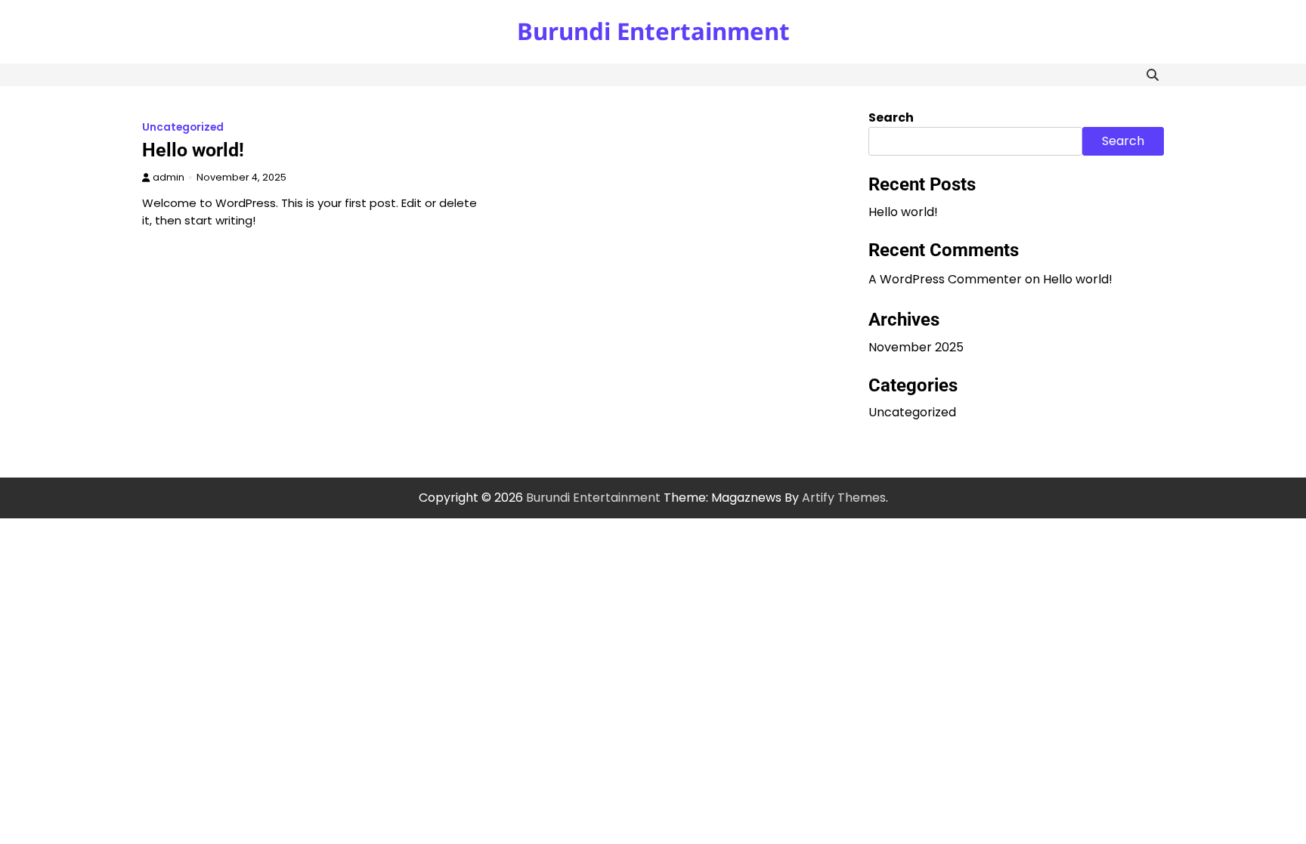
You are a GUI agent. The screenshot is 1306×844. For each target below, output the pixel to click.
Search (891, 117)
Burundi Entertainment (653, 31)
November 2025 (916, 347)
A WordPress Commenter (945, 279)
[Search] (1152, 74)
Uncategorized (183, 127)
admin (168, 177)
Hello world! (193, 150)
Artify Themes (844, 497)
